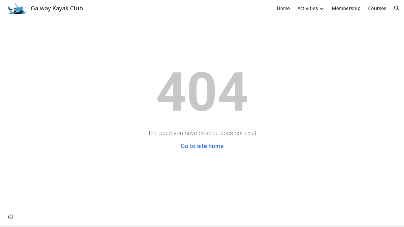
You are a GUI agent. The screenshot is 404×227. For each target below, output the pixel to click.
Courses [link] (377, 8)
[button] (397, 8)
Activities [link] (308, 8)
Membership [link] (346, 8)
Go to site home (202, 146)
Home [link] (283, 8)
